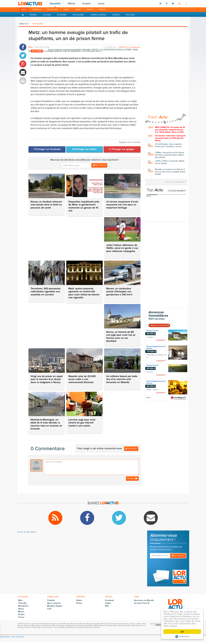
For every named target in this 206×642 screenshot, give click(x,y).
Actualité (55, 3)
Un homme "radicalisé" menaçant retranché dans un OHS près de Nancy (170, 138)
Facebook (109, 600)
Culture (47, 15)
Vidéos (79, 600)
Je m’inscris (100, 165)
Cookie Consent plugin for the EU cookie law (182, 636)
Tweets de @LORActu (26, 532)
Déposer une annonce (158, 325)
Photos (79, 603)
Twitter (108, 603)
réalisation (159, 623)
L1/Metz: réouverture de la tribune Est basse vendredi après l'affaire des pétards (169, 154)
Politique (130, 15)
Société (115, 15)
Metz (24, 10)
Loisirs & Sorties (98, 15)
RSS (107, 606)
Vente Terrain (152, 330)
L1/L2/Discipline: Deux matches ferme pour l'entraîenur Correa (168, 145)
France (102, 10)
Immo (101, 3)
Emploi (86, 3)
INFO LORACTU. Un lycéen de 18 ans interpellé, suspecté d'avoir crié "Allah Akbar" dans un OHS (170, 129)
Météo (71, 3)
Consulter (160, 340)
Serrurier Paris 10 (141, 603)
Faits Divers (78, 15)
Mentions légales (54, 606)
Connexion (132, 449)
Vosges (89, 10)
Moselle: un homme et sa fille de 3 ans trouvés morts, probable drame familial (170, 171)
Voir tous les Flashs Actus (175, 182)
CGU (49, 609)
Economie (61, 15)
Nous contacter (54, 603)
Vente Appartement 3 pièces (156, 347)
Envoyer (131, 478)
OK (182, 631)
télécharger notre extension (12, 637)
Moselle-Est (52, 10)
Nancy (67, 10)
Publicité (51, 600)
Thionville (36, 10)
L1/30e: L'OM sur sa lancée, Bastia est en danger (169, 162)
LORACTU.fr (23, 24)
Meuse (78, 10)
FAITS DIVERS (37, 24)
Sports (33, 15)
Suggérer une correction (130, 142)
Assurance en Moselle (144, 600)
